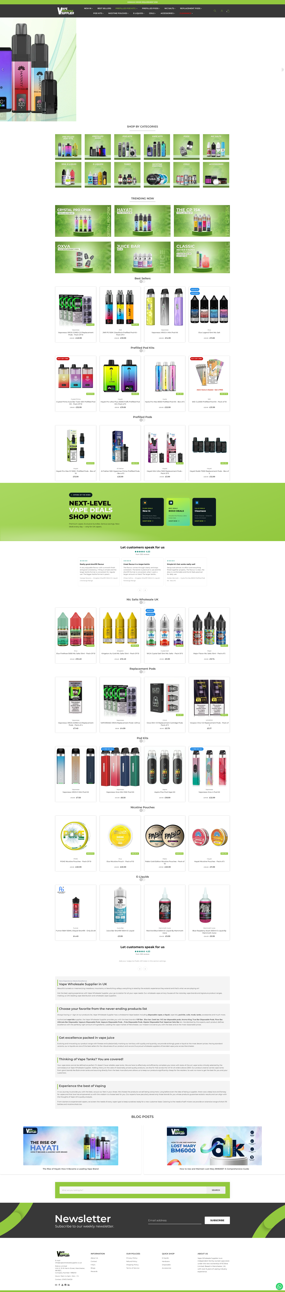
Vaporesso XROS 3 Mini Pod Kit (76, 792)
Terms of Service (132, 1268)
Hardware (166, 1261)
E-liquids (165, 1258)
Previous (140, 281)
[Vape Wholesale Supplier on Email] (56, 1285)
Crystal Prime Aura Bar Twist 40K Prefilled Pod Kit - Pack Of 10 (75, 403)
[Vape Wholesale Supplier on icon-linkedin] (68, 1285)
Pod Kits (142, 738)
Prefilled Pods (142, 417)
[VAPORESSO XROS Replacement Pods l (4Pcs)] (120, 697)
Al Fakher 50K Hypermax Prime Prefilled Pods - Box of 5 (120, 472)
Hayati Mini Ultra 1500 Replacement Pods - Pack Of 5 (165, 472)
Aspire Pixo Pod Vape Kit (164, 792)
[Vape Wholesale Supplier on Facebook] (59, 1285)
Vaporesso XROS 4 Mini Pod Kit (165, 332)
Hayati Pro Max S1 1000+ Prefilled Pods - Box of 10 (75, 472)
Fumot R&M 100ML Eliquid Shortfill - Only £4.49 (76, 931)
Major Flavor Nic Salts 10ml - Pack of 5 (209, 653)
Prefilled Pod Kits (142, 347)
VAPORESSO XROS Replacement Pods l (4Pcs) (120, 723)
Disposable (166, 1265)
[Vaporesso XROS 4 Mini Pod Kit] (165, 307)
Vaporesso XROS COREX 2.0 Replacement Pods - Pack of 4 (75, 724)
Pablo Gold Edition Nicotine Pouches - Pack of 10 (164, 862)
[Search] (215, 11)
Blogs (93, 1268)
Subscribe (217, 1220)
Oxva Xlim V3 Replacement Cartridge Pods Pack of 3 (165, 724)
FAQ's (93, 1265)
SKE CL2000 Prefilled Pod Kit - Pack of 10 (209, 402)
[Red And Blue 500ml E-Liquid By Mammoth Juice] (165, 905)
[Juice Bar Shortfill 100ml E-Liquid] (120, 905)
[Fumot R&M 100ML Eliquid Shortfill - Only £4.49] (76, 905)
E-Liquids (142, 876)
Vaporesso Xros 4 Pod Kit (209, 792)
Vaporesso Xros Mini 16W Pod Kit (120, 792)
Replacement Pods (143, 668)
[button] (2, 69)
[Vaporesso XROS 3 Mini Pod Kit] (76, 766)
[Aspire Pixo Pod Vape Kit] (165, 766)
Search (216, 1190)
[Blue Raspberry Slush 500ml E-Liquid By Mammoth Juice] (209, 905)
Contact (94, 1261)
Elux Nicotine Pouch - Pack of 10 (120, 861)
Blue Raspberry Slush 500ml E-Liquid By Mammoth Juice (209, 932)
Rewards (94, 1271)
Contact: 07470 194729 (63, 1279)
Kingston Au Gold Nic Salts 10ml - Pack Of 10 (120, 653)
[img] (140, 551)
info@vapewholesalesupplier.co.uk (68, 1263)
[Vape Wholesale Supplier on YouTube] (62, 1285)
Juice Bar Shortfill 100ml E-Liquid (120, 931)
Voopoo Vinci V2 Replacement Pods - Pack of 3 (209, 724)
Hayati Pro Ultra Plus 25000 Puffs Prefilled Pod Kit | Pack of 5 (120, 403)
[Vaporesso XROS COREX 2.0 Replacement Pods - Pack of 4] (76, 697)
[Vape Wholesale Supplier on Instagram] (65, 1285)
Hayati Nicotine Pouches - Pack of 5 (209, 861)
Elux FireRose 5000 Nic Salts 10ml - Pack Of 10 (75, 653)
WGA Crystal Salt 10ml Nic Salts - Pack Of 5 (165, 653)
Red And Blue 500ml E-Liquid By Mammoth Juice (164, 932)
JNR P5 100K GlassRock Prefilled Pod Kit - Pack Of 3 (120, 333)
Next (143, 281)
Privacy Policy (131, 1258)
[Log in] (221, 11)
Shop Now (147, 521)
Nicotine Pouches (143, 807)
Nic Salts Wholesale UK (142, 599)
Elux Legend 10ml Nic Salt (209, 332)
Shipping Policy (132, 1265)
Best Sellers (143, 278)
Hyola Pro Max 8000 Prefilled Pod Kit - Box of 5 (164, 402)
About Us (94, 1258)
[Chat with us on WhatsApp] (279, 1286)
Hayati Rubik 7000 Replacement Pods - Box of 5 (209, 472)
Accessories (166, 1268)
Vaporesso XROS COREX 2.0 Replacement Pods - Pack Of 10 (75, 333)
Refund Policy (131, 1261)
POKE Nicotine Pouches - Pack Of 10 (75, 861)
